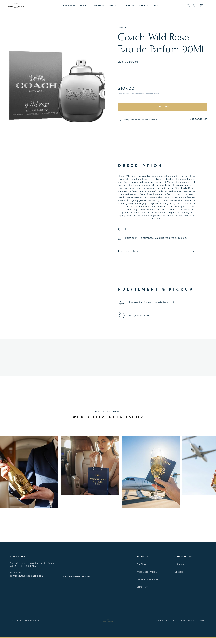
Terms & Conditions (165, 621)
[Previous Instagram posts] (99, 509)
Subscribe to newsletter (76, 577)
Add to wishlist (198, 119)
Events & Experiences (147, 579)
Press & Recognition (146, 572)
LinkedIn (178, 572)
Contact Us (142, 587)
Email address (16, 572)
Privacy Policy (186, 621)
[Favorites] (195, 5)
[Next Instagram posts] (207, 509)
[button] (69, 6)
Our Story (141, 564)
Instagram (179, 564)
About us (142, 556)
